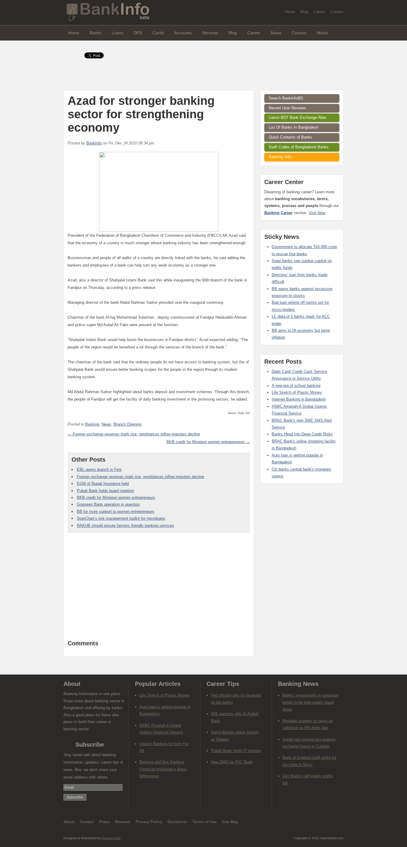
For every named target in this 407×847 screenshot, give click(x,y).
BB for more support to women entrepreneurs (115, 511)
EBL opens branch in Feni (99, 469)
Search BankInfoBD (286, 98)
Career (319, 12)
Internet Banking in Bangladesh (299, 399)
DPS (138, 32)
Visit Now (317, 213)
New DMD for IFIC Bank (232, 762)
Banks (95, 32)
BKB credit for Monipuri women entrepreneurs (116, 497)
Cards (158, 32)
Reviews (122, 822)
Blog (304, 12)
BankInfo (94, 143)
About (322, 32)
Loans (117, 32)
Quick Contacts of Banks (290, 137)
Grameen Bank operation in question (108, 504)
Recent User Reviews (287, 108)
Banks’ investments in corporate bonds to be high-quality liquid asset (310, 702)
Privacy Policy (149, 822)
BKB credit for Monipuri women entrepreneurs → (208, 442)
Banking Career (278, 213)
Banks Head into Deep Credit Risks (302, 434)
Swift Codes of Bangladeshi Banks (299, 147)
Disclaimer (177, 822)
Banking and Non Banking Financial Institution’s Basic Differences (163, 769)
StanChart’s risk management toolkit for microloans (121, 518)
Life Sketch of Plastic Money (297, 392)
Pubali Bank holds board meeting (105, 490)
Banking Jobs (280, 157)
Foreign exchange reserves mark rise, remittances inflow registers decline (140, 476)
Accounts (183, 32)
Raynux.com (111, 838)
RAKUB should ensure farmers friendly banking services (125, 525)
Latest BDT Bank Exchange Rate (297, 117)
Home (290, 12)
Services (210, 32)
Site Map (230, 822)
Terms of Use (204, 822)
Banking (92, 424)
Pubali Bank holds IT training (236, 750)
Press (104, 822)
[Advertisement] (159, 589)
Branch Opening (127, 424)
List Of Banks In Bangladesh (294, 127)
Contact (337, 12)
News (276, 32)
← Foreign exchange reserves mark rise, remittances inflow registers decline (134, 434)
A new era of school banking (296, 385)
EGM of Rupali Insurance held (103, 483)
